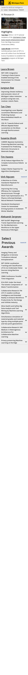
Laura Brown (7, 69)
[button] (14, 77)
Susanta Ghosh (8, 138)
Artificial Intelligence (13, 10)
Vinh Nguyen (7, 176)
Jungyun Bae (7, 87)
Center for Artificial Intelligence (12, 7)
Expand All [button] (24, 176)
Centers (6, 10)
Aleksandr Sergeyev (11, 216)
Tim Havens (7, 156)
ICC (2, 10)
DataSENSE (5, 58)
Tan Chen (4, 35)
